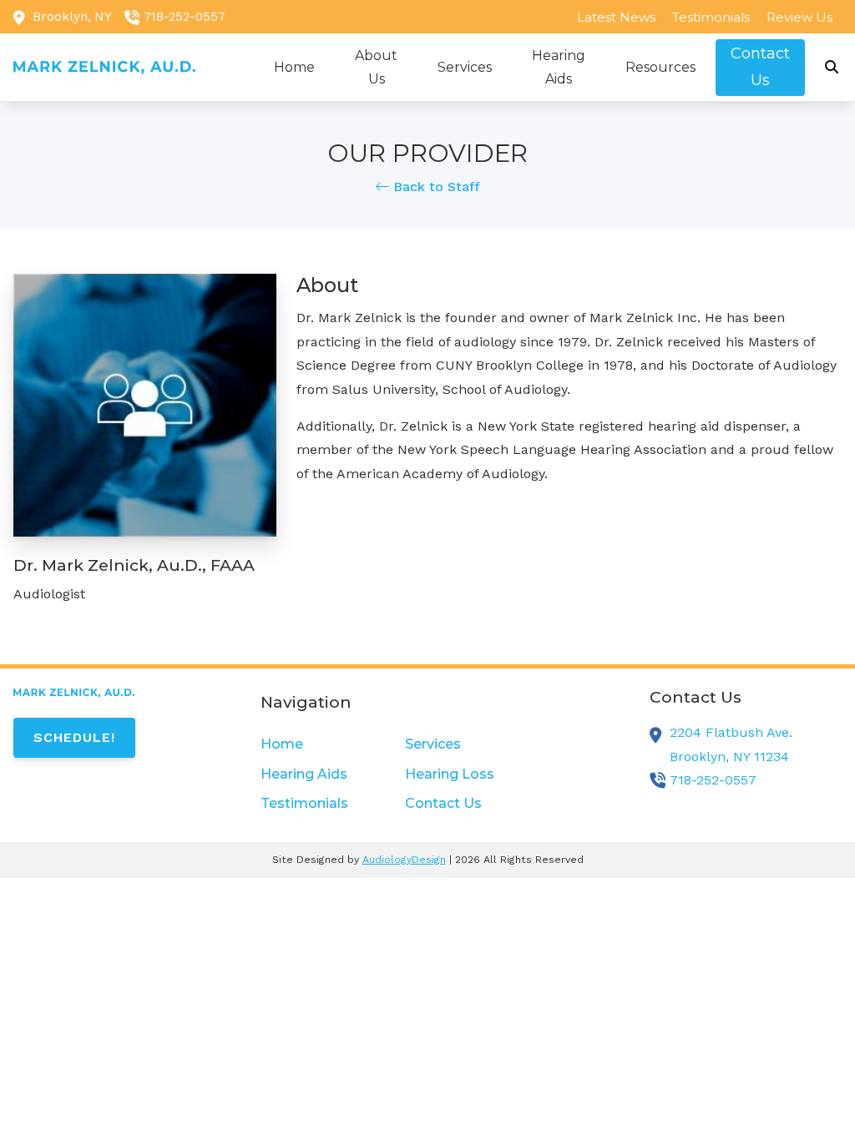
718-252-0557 (184, 16)
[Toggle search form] (832, 67)
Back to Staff (434, 186)
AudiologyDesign (404, 859)
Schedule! (74, 737)
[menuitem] (616, 16)
